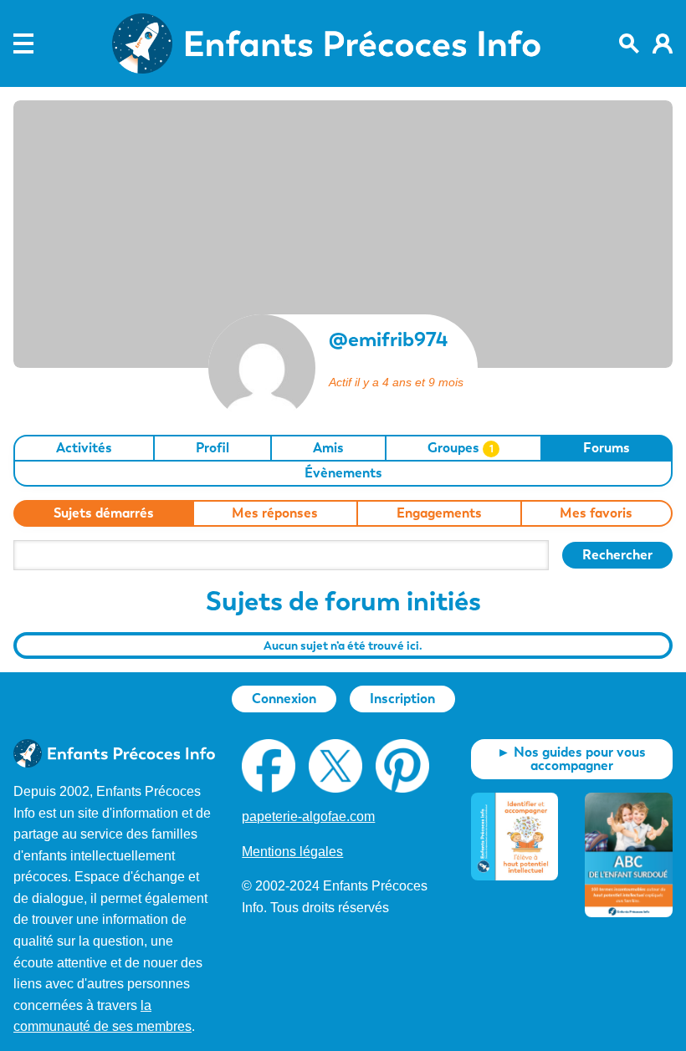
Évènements (343, 473)
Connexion (284, 698)
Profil (212, 448)
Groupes (460, 448)
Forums (606, 448)
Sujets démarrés (104, 513)
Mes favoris (596, 513)
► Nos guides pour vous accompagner (571, 758)
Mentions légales (292, 851)
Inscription (402, 698)
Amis (328, 448)
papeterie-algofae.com (308, 816)
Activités (84, 448)
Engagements (439, 513)
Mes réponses (275, 513)
